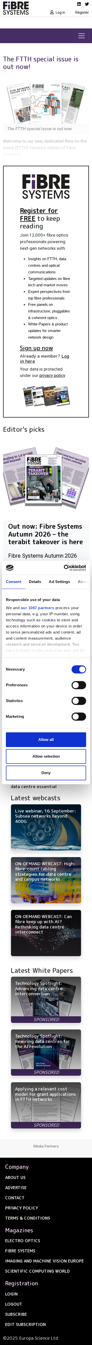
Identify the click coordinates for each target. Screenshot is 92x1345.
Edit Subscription (25, 1324)
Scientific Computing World (37, 1271)
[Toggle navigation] (81, 35)
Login (11, 1294)
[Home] (23, 8)
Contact (15, 1198)
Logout (13, 1304)
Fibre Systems (20, 1251)
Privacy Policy (21, 1208)
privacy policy (52, 375)
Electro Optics (22, 1240)
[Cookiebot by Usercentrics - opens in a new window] (65, 567)
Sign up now (36, 348)
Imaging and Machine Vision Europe (44, 1261)
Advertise (16, 1187)
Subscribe (16, 1314)
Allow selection (46, 756)
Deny (46, 773)
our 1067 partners (37, 608)
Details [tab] (35, 581)
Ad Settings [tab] (59, 581)
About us (15, 1177)
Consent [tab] (13, 581)
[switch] (79, 685)
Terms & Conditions (27, 1218)
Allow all (46, 739)
